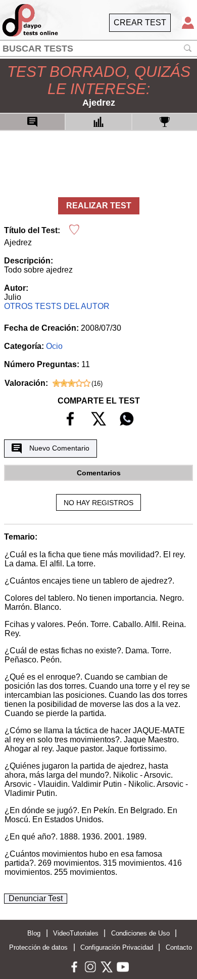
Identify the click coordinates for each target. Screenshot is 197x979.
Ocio (54, 346)
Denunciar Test (36, 898)
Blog (33, 933)
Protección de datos (38, 947)
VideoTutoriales (75, 933)
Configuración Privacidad (116, 947)
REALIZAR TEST (98, 205)
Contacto (179, 947)
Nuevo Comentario (59, 448)
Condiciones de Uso (140, 933)
